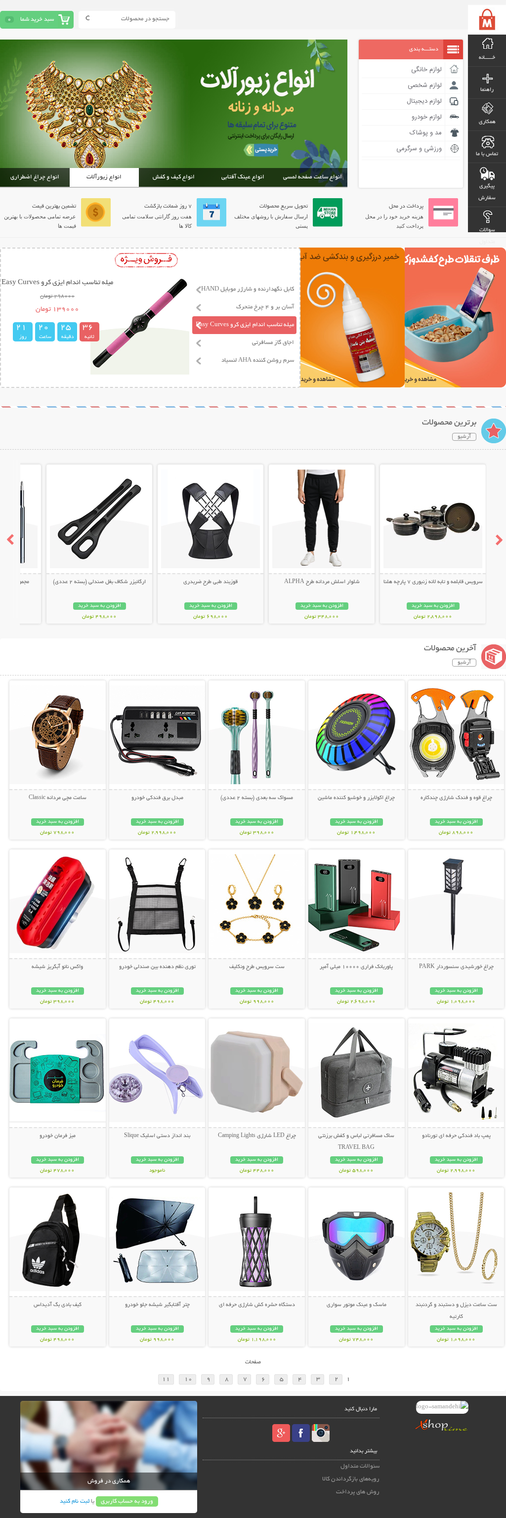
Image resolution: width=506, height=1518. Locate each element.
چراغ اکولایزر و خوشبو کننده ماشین (356, 798)
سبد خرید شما (37, 19)
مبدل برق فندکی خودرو (157, 798)
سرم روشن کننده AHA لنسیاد (257, 360)
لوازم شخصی (425, 85)
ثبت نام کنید (74, 1501)
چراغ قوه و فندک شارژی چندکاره (456, 798)
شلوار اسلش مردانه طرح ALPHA (322, 582)
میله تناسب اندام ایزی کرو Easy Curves (245, 325)
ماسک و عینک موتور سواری (356, 1305)
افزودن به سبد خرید (433, 606)
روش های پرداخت (358, 1492)
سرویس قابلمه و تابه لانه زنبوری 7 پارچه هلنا (433, 582)
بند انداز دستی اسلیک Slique (157, 1136)
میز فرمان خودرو (58, 1136)
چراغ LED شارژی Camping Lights (257, 1136)
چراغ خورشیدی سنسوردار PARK (456, 967)
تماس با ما (487, 154)
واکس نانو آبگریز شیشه (57, 967)
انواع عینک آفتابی (242, 177)
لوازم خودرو (427, 117)
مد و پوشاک (426, 132)
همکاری (487, 122)
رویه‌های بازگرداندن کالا (351, 1479)
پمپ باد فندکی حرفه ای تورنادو (456, 1136)
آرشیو (464, 437)
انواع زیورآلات (104, 177)
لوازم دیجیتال (424, 101)
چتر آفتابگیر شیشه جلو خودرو (157, 1305)
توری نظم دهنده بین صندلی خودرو (157, 967)
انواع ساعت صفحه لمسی (312, 177)
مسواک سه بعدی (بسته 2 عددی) (256, 798)
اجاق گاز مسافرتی (273, 342)
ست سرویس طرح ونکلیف (257, 967)
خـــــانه (487, 58)
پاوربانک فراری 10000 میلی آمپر (356, 967)
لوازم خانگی (426, 69)
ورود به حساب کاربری (127, 1501)
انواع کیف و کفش (174, 177)
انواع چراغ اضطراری (34, 177)
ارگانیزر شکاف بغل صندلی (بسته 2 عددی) (99, 582)
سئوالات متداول (360, 1466)
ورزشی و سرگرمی (419, 148)
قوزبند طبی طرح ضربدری (210, 582)
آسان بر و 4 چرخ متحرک (265, 307)
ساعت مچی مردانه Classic (57, 798)
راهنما (487, 90)
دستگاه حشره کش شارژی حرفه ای (257, 1305)
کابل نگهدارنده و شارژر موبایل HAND (247, 289)
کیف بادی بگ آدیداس (58, 1305)
